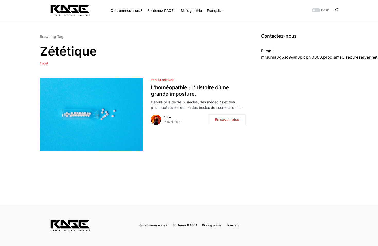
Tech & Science (162, 80)
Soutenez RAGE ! (185, 225)
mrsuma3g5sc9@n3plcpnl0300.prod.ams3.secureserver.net (319, 57)
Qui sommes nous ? (153, 225)
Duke (167, 117)
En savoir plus (227, 119)
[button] (320, 10)
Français (232, 225)
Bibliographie (211, 225)
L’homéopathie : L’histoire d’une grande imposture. (190, 90)
